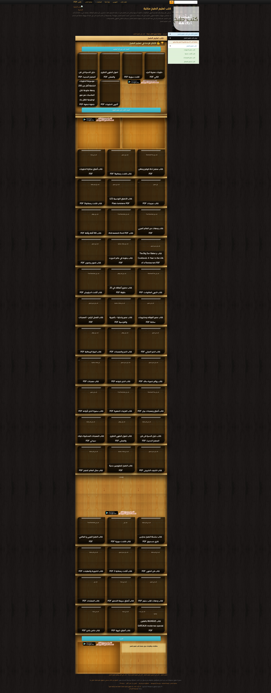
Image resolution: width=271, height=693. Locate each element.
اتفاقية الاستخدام (143, 683)
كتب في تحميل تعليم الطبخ (152, 675)
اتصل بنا (134, 683)
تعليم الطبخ (164, 675)
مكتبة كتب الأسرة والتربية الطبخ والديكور (185, 42)
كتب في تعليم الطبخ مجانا (135, 675)
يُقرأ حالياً (107, 2)
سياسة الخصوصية (156, 683)
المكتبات (99, 2)
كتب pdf (128, 683)
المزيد (121, 638)
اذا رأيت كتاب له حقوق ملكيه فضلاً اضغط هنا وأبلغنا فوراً (125, 686)
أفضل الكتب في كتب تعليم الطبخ (187, 34)
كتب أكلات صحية (190, 54)
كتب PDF (77, 2)
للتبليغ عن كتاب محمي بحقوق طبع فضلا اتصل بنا (104, 680)
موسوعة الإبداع (133, 688)
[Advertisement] (121, 493)
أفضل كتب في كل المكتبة (121, 49)
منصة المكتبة (165, 683)
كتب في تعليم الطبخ (139, 34)
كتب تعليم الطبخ (192, 46)
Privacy (122, 683)
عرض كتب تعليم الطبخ (190, 38)
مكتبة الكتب (88, 2)
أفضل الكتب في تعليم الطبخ (121, 110)
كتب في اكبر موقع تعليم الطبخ (118, 675)
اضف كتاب (124, 2)
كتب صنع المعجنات (189, 57)
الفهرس (115, 2)
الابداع (165, 34)
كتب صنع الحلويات (189, 50)
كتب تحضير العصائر (189, 61)
